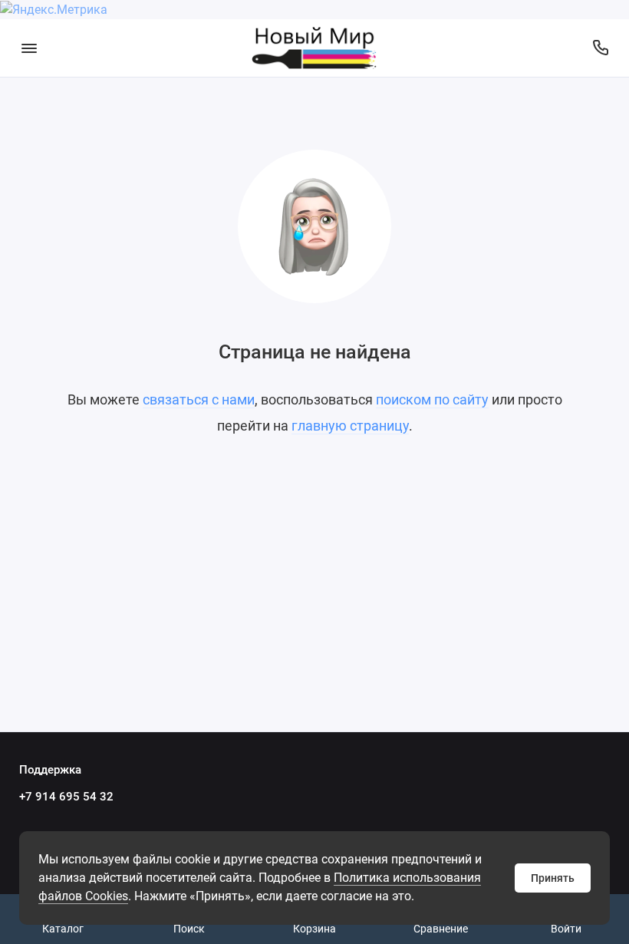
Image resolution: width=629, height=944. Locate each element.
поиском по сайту (432, 399)
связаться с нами (199, 399)
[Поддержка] (600, 48)
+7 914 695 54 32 (66, 797)
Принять (553, 878)
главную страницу (350, 426)
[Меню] (29, 48)
